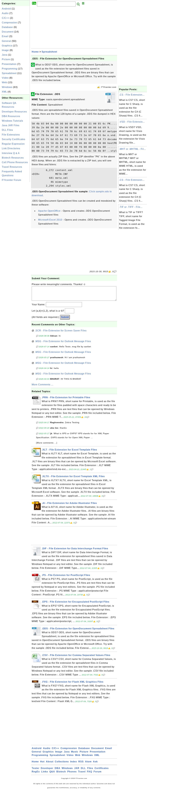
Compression (9, 22)
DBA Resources (11, 116)
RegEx (36, 771)
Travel (82, 771)
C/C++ (5, 18)
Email (5, 36)
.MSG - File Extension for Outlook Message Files (63, 341)
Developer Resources (14, 111)
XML (4, 91)
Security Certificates (13, 139)
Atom (88, 761)
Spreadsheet (9, 73)
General (6, 41)
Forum (97, 771)
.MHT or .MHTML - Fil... (132, 149)
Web (4, 82)
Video (5, 78)
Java (4, 55)
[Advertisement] (15, 226)
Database (7, 27)
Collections (62, 761)
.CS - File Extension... (131, 95)
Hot (42, 761)
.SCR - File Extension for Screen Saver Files (61, 330)
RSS (81, 761)
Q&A (52, 771)
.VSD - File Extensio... (132, 122)
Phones (72, 771)
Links (44, 771)
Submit (65, 317)
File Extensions (11, 134)
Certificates (102, 768)
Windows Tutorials (12, 121)
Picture (6, 59)
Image (5, 50)
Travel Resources (12, 167)
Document (7, 32)
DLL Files (7, 130)
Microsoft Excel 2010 (50, 220)
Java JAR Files (10, 125)
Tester (35, 768)
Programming (9, 68)
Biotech (61, 771)
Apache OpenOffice (49, 211)
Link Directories (11, 148)
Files (90, 768)
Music (74, 751)
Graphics (7, 45)
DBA (57, 768)
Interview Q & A (11, 153)
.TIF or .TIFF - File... (130, 207)
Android (6, 8)
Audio (5, 13)
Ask (95, 761)
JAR (76, 768)
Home (35, 52)
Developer (47, 768)
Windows (7, 87)
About (49, 761)
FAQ (89, 771)
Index (73, 761)
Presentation (9, 64)
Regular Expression (13, 144)
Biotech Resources (13, 158)
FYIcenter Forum (11, 180)
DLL (83, 768)
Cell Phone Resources (15, 162)
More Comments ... (42, 384)
